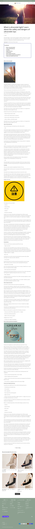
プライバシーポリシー (21, 510)
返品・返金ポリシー (20, 506)
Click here (5, 41)
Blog (2, 505)
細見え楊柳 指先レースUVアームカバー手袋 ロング (8, 489)
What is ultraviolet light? (10, 47)
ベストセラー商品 (12, 507)
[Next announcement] (33, 1)
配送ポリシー (19, 508)
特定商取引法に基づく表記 (21, 513)
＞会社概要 (27, 505)
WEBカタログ (4, 503)
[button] (2, 3)
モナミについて (4, 501)
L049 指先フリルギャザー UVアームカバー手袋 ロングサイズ (25, 489)
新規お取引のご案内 (5, 507)
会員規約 (19, 504)
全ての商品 (11, 501)
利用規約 (19, 502)
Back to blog (18, 447)
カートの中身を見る (5, 511)
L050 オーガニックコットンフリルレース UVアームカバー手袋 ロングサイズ (25, 470)
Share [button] (6, 35)
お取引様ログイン (4, 509)
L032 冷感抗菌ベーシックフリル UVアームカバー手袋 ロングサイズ (9, 470)
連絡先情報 (27, 503)
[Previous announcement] (2, 1)
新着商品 (11, 503)
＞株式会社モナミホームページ (28, 508)
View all (17, 493)
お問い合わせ (27, 501)
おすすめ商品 (12, 505)
